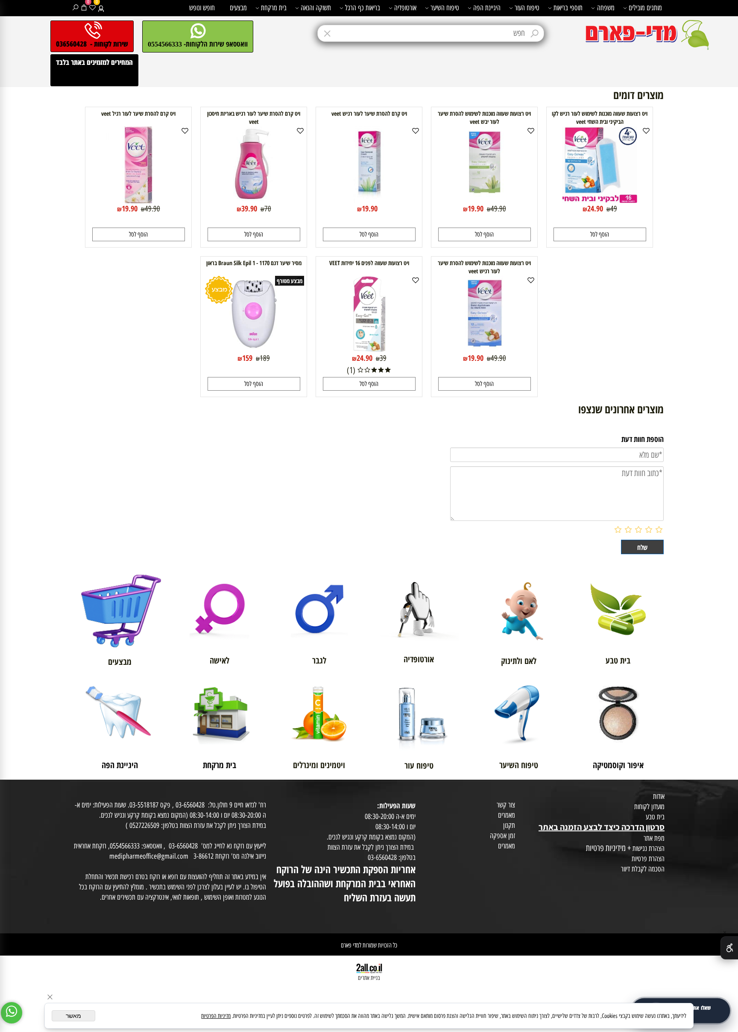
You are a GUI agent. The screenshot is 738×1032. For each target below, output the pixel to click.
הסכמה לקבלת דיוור (643, 869)
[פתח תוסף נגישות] (729, 947)
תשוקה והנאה (316, 7)
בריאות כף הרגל (362, 7)
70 (267, 208)
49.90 (498, 208)
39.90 (249, 208)
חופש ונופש (202, 7)
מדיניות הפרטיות (216, 1016)
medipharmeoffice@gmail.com (148, 856)
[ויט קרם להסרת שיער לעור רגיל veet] (138, 200)
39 (383, 358)
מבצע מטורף (289, 281)
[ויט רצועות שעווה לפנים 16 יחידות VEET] (369, 350)
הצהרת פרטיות (648, 858)
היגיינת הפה (487, 7)
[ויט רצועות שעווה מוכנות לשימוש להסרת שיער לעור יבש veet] (484, 200)
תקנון (509, 825)
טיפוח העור (527, 7)
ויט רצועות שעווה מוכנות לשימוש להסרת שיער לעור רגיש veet (484, 267)
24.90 (595, 208)
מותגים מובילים (645, 7)
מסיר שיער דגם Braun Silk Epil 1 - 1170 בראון (254, 263)
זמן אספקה (502, 835)
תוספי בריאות (568, 7)
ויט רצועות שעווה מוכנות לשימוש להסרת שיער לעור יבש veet (484, 117)
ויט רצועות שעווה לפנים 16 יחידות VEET (369, 263)
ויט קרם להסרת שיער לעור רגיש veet (369, 113)
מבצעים (238, 7)
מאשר (73, 1015)
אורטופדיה (405, 7)
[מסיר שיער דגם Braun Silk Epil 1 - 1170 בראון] (253, 350)
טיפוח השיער (444, 7)
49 (613, 208)
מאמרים (506, 815)
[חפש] (75, 7)
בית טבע (655, 817)
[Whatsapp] (11, 1013)
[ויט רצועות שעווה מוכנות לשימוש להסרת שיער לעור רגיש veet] (484, 350)
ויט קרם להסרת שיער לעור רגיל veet (138, 113)
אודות (659, 796)
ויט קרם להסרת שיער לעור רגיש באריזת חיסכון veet (253, 117)
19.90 (475, 208)
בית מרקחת (274, 7)
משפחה (606, 7)
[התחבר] (101, 7)
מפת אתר (654, 838)
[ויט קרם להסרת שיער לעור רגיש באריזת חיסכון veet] (253, 200)
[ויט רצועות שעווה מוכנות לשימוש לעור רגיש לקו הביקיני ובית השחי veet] (600, 200)
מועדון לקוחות (649, 806)
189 (265, 358)
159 (247, 358)
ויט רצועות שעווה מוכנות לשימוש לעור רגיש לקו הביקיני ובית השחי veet (599, 117)
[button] (600, 234)
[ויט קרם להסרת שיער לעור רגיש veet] (369, 200)
